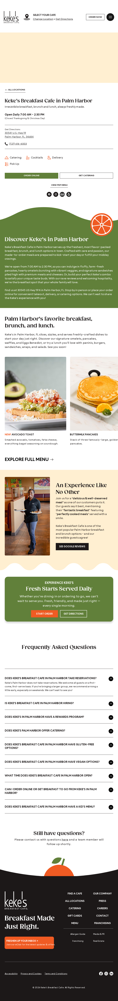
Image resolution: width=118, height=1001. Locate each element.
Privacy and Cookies (31, 973)
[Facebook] (101, 973)
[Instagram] (106, 973)
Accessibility (11, 973)
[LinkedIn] (111, 973)
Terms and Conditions (56, 973)
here (65, 840)
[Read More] (29, 943)
